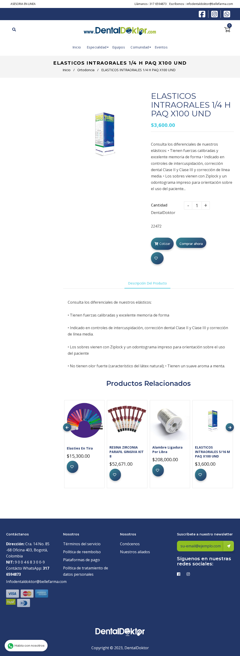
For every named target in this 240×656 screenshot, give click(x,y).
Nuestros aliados (135, 551)
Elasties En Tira (80, 448)
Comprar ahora (191, 243)
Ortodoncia (85, 70)
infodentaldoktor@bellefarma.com (210, 4)
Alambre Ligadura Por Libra (167, 449)
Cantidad (159, 205)
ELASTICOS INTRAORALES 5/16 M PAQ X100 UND (212, 451)
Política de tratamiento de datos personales (85, 571)
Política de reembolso (82, 551)
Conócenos (130, 543)
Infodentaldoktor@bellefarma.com (36, 581)
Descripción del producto (147, 283)
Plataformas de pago (81, 559)
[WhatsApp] (227, 13)
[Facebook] (203, 13)
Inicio (67, 70)
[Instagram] (216, 14)
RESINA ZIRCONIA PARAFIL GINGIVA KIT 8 (126, 451)
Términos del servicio (82, 543)
